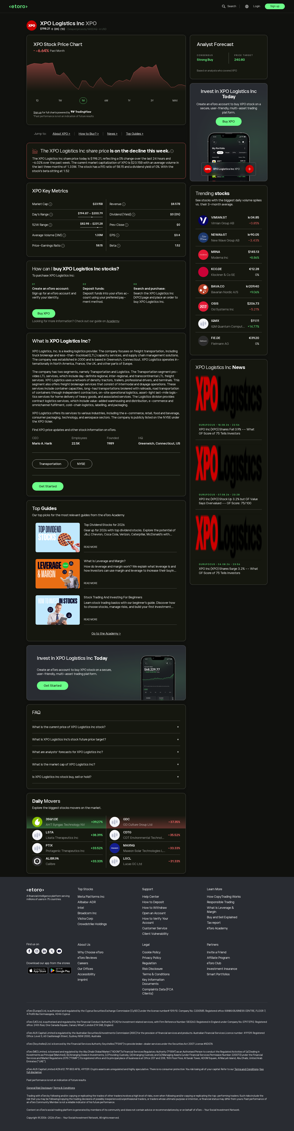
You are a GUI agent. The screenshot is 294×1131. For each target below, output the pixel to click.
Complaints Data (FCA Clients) (157, 991)
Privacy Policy (151, 957)
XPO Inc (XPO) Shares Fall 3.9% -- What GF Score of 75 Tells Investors (226, 431)
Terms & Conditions (156, 974)
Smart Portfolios (218, 974)
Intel (81, 907)
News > (112, 133)
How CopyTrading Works (224, 896)
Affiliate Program (218, 957)
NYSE (81, 464)
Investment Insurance (222, 969)
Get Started (48, 486)
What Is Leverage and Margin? (105, 561)
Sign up (274, 6)
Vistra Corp (85, 918)
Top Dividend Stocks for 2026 (104, 525)
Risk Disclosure (152, 969)
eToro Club (214, 963)
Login (256, 6)
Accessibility (86, 974)
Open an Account (154, 913)
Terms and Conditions (246, 1069)
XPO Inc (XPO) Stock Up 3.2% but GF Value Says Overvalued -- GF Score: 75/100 (228, 501)
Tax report (214, 922)
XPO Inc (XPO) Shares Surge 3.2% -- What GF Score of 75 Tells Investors (228, 571)
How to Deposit (153, 902)
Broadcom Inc (87, 913)
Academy (113, 321)
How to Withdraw (154, 907)
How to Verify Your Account (155, 920)
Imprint (83, 979)
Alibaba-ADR (87, 902)
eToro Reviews (87, 957)
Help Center (150, 896)
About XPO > (61, 133)
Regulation (149, 963)
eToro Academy (217, 928)
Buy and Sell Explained (222, 917)
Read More (90, 547)
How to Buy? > (89, 133)
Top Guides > (134, 133)
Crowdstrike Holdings (92, 924)
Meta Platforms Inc (91, 896)
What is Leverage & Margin (220, 910)
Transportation (50, 464)
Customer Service (154, 928)
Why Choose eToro (90, 952)
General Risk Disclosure (39, 1088)
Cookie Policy (151, 952)
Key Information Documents (153, 981)
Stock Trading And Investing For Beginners (113, 597)
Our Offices (85, 969)
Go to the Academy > (106, 633)
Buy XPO (229, 121)
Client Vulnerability (155, 933)
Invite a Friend (216, 952)
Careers (83, 963)
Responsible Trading (220, 902)
